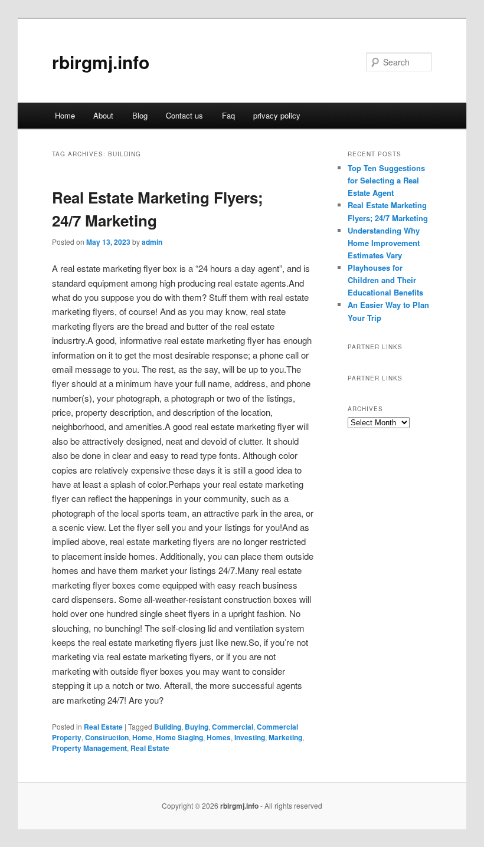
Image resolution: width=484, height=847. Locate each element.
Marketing (285, 737)
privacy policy (276, 115)
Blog (140, 115)
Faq (228, 115)
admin (152, 242)
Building (167, 726)
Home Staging (179, 737)
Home (65, 115)
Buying (196, 726)
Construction (107, 737)
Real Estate (103, 726)
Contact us (184, 115)
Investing (249, 737)
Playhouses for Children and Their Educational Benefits (385, 280)
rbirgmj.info (100, 61)
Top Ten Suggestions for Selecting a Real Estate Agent (386, 180)
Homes (219, 737)
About (103, 115)
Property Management (89, 748)
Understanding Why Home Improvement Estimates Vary (384, 243)
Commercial (232, 726)
